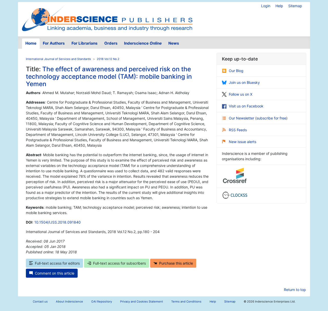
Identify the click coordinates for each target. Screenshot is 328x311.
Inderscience (143, 43)
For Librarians (84, 43)
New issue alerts (242, 141)
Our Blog (236, 70)
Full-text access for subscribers (119, 263)
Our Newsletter (242, 118)
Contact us (40, 301)
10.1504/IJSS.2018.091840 (57, 222)
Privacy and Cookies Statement (141, 301)
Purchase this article (176, 263)
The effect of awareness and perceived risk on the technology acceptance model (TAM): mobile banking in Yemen (109, 76)
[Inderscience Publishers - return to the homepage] (107, 17)
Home (30, 43)
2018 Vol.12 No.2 (108, 59)
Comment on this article (54, 273)
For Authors (54, 43)
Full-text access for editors (57, 263)
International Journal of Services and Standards (58, 59)
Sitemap (295, 6)
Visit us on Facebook (246, 106)
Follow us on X (240, 94)
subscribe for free (271, 118)
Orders (111, 43)
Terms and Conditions (186, 301)
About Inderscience (69, 301)
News (173, 43)
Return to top (295, 289)
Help (279, 6)
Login (265, 6)
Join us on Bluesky (244, 82)
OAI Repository (101, 301)
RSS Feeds (238, 130)
